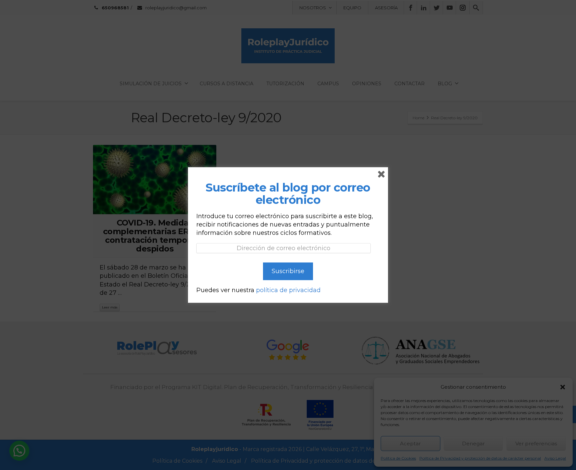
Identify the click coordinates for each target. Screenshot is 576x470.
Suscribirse (288, 271)
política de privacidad (288, 290)
